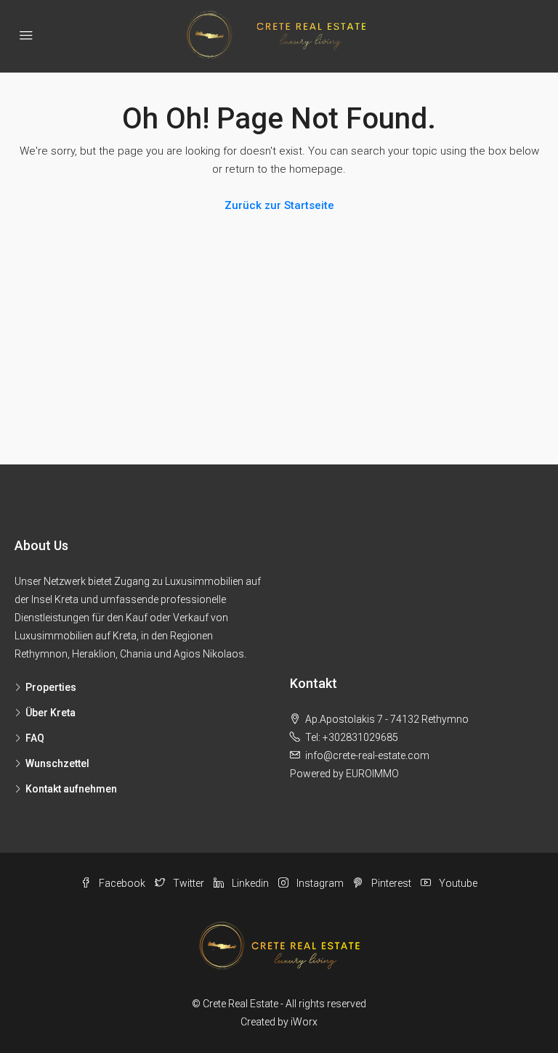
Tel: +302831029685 (351, 737)
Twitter (188, 883)
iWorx (304, 1022)
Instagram (320, 883)
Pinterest (391, 883)
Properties (50, 687)
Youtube (457, 883)
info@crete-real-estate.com (367, 755)
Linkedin (250, 883)
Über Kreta (50, 712)
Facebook (122, 883)
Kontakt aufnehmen (71, 789)
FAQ (34, 738)
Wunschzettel (57, 763)
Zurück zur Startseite (279, 205)
